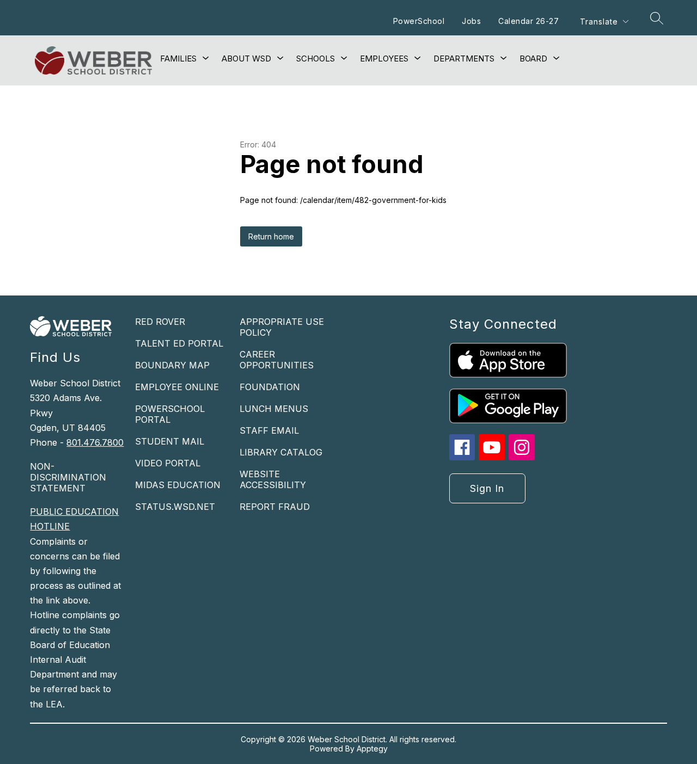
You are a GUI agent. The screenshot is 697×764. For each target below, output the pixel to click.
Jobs (471, 21)
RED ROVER (160, 321)
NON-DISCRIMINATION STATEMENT (68, 477)
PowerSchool (419, 21)
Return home (271, 236)
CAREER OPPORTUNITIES (277, 360)
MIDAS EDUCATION (178, 484)
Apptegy (372, 748)
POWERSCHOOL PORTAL (170, 414)
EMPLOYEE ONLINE (177, 386)
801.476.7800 (95, 442)
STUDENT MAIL (169, 441)
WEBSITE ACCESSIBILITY (273, 479)
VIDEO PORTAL (167, 463)
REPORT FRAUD (275, 506)
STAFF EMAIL (269, 430)
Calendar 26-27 (528, 21)
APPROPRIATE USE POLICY (282, 327)
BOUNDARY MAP (172, 365)
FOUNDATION (270, 386)
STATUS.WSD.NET (175, 506)
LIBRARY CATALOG (281, 452)
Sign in (487, 488)
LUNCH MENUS (274, 408)
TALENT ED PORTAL (179, 343)
